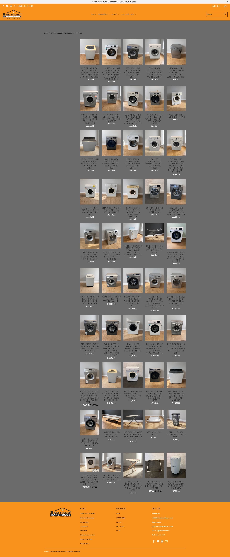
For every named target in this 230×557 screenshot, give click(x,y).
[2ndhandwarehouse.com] (12, 14)
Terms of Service (86, 539)
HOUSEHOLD (120, 518)
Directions (83, 531)
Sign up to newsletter (87, 535)
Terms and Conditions (87, 513)
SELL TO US (120, 526)
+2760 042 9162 (25, 6)
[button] (94, 14)
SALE (118, 531)
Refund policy (84, 543)
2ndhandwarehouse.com (58, 551)
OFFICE (118, 522)
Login (217, 6)
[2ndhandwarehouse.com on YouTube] (7, 6)
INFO (118, 513)
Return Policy (84, 522)
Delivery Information (87, 518)
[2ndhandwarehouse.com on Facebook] (3, 6)
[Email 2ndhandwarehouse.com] (15, 6)
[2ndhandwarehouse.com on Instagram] (11, 6)
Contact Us (84, 526)
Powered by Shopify (73, 551)
